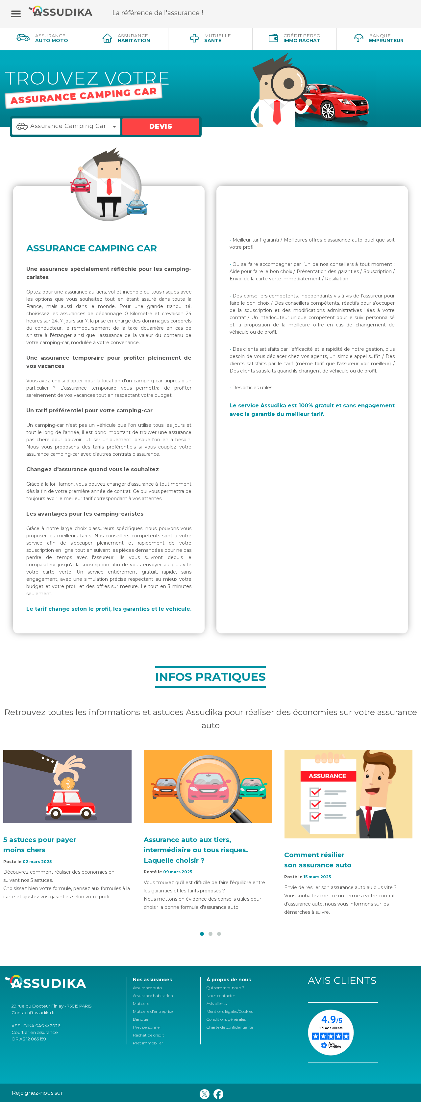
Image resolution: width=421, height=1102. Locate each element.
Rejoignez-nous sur (37, 1093)
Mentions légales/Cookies (230, 1011)
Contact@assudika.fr (33, 1012)
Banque (140, 1019)
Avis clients (217, 1003)
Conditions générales (226, 1019)
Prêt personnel (147, 1027)
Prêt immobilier (148, 1042)
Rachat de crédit (148, 1035)
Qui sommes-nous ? (225, 987)
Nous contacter (221, 995)
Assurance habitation (153, 995)
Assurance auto (147, 987)
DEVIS (160, 126)
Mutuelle (141, 1003)
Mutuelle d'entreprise (153, 1011)
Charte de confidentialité (230, 1027)
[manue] (16, 13)
